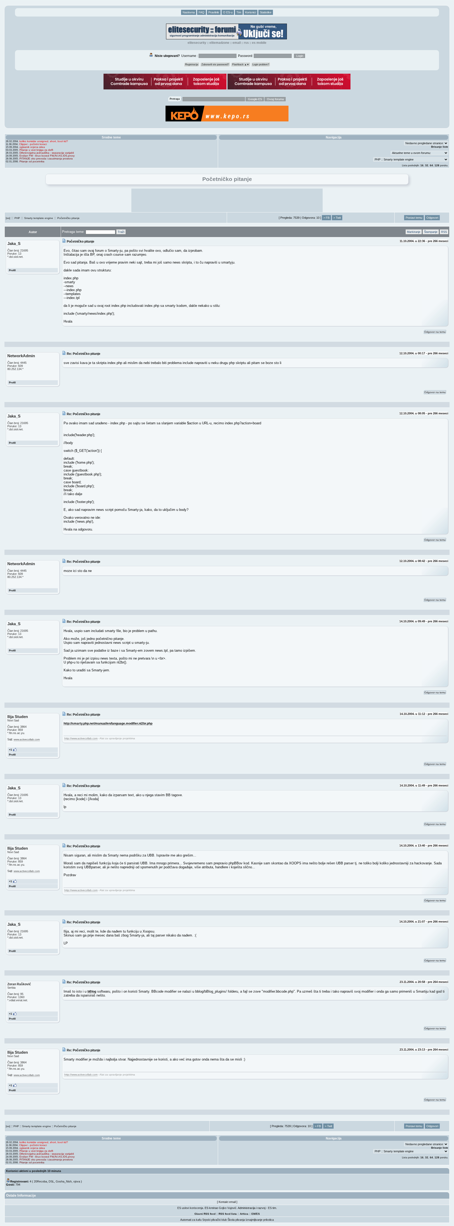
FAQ (201, 12)
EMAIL (237, 43)
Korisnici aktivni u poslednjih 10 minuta (33, 1171)
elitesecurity (197, 43)
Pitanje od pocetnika (31, 161)
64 (431, 165)
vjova (76, 1181)
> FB (326, 217)
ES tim (272, 1207)
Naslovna (189, 12)
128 (437, 165)
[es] (8, 218)
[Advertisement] (227, 200)
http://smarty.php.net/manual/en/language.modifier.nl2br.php (108, 723)
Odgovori (432, 217)
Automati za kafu (191, 1219)
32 (426, 165)
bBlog (91, 991)
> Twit (337, 217)
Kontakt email (227, 1201)
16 (422, 165)
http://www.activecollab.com (80, 738)
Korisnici (250, 12)
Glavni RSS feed (204, 1213)
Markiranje (413, 231)
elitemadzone (219, 43)
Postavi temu (414, 217)
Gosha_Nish (64, 1181)
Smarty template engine (38, 218)
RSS (246, 43)
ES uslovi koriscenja (190, 1207)
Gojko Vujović (227, 1207)
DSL (51, 1181)
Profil (12, 270)
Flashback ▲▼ (240, 64)
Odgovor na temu (435, 331)
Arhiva (244, 1213)
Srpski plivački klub (214, 1219)
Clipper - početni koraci (33, 144)
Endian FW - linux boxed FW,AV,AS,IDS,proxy (47, 155)
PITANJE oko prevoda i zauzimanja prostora (46, 158)
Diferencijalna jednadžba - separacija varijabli (46, 152)
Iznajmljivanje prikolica (260, 1219)
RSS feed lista (228, 1213)
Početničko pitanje (68, 218)
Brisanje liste (439, 146)
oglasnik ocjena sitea (32, 147)
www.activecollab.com (27, 739)
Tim (238, 12)
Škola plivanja (236, 1219)
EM (253, 1213)
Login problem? (260, 64)
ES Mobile (259, 43)
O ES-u (228, 12)
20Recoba (40, 1181)
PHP (17, 218)
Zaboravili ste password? (215, 64)
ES (258, 1213)
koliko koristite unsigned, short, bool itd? (43, 141)
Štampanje (430, 231)
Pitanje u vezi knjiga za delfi (36, 149)
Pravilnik (213, 12)
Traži (121, 231)
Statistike (265, 12)
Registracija (191, 64)
